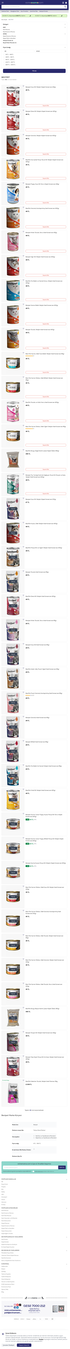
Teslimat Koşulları (6, 1274)
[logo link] (34, 2)
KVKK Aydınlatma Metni (7, 1284)
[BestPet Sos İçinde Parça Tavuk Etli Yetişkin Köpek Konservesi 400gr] (13, 169)
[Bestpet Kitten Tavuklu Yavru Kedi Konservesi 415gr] (13, 242)
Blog (2, 1292)
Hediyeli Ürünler (43, 11)
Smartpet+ (4, 1197)
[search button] (65, 7)
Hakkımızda (4, 1266)
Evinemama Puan (6, 1287)
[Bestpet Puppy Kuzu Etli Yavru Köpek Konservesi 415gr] (13, 193)
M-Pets (3, 1204)
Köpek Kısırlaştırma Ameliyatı (9, 1244)
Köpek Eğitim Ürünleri (7, 1233)
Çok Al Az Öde (34, 11)
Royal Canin (4, 1184)
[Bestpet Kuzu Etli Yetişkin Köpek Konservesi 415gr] (13, 96)
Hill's (2, 1194)
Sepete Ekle (46, 105)
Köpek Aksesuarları (6, 1231)
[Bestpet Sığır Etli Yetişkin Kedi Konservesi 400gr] (13, 266)
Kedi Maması (4, 1210)
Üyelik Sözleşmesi (6, 1276)
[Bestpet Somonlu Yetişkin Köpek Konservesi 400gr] (13, 145)
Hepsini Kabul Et (24, 1345)
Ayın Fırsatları (24, 11)
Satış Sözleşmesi (5, 1279)
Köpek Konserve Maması (7, 1226)
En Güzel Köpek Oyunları (7, 1247)
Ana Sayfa (4, 19)
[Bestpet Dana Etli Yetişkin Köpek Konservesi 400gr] (13, 121)
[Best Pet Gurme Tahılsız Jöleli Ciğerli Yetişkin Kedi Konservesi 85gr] (13, 436)
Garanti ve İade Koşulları (8, 1281)
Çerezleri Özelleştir (8, 1345)
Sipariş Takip (4, 1289)
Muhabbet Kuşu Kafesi (7, 1253)
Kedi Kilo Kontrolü (6, 1258)
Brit (2, 1189)
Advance (3, 1202)
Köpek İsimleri (5, 1242)
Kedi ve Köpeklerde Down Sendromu (11, 1260)
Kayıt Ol (62, 1167)
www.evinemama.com (13, 1310)
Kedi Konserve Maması (7, 1213)
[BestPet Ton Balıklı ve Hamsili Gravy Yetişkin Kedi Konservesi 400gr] (13, 290)
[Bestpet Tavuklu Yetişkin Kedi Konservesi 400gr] (13, 339)
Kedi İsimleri (4, 1239)
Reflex (3, 1192)
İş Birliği (3, 1271)
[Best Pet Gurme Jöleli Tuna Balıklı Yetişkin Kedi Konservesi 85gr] (13, 363)
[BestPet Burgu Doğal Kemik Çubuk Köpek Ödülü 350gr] (13, 460)
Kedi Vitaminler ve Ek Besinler (9, 1218)
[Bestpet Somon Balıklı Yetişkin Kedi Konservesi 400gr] (13, 315)
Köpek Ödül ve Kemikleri (7, 1228)
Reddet (41, 1339)
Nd (2, 1181)
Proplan (3, 1187)
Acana (3, 1199)
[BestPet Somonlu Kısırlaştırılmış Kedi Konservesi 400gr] (13, 218)
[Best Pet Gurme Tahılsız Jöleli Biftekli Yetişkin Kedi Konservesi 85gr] (13, 387)
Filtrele (34, 71)
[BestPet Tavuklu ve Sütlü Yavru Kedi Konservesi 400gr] (13, 412)
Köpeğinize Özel (15, 11)
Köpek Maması (5, 1223)
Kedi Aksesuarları (6, 1220)
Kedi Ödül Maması (6, 1215)
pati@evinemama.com (13, 1312)
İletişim (3, 1269)
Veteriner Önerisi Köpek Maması (10, 1255)
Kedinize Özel (5, 11)
